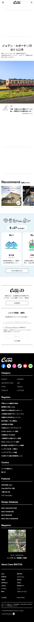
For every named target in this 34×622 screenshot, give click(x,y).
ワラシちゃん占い (7, 495)
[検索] (32, 2)
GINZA (3, 580)
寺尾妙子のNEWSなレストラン (11, 417)
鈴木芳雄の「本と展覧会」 (9, 421)
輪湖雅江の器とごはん (8, 407)
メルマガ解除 (17, 340)
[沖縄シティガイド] (11, 196)
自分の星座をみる (17, 271)
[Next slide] (32, 207)
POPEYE (3, 577)
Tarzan (19, 583)
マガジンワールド (22, 591)
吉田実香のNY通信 (7, 424)
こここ (19, 588)
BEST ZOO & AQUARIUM (9, 519)
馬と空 (3, 472)
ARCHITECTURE (7, 383)
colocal (3, 585)
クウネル (3, 588)
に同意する (15, 327)
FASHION (20, 379)
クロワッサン (20, 577)
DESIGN (4, 379)
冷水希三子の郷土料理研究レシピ (11, 456)
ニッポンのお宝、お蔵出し (9, 449)
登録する (17, 336)
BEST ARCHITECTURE (9, 508)
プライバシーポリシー (12, 327)
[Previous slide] (2, 207)
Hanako (19, 580)
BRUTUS (19, 574)
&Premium (4, 583)
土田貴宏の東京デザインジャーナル (12, 414)
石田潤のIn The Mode (8, 435)
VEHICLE (4, 390)
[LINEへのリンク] (30, 366)
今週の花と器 (5, 492)
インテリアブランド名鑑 (9, 452)
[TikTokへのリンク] (20, 366)
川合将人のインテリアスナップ (11, 428)
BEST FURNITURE (7, 512)
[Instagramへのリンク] (14, 366)
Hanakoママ (20, 585)
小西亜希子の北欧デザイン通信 (11, 438)
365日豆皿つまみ (6, 485)
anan (2, 574)
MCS (2, 591)
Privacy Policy (21, 597)
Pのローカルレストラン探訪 (10, 442)
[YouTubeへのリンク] (25, 366)
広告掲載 (3, 597)
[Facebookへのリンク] (3, 366)
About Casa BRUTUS (11, 564)
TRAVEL (20, 387)
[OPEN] (3, 2)
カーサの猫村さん (7, 469)
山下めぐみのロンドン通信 (9, 431)
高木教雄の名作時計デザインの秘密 (12, 445)
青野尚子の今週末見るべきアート (11, 410)
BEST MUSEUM (6, 515)
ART (18, 383)
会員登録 (17, 303)
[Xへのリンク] (9, 366)
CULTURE (20, 390)
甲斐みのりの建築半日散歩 (9, 403)
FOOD (3, 387)
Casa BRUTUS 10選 (7, 488)
